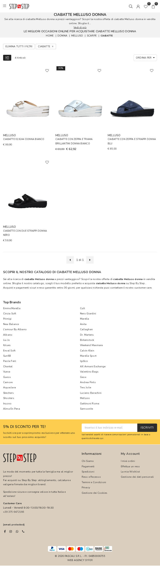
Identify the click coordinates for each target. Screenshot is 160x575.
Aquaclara (9, 387)
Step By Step (137, 283)
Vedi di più (80, 27)
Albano (7, 334)
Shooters (8, 398)
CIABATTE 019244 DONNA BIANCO (23, 139)
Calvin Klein (87, 350)
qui (102, 438)
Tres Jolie (85, 387)
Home (50, 35)
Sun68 (7, 356)
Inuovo (7, 403)
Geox (83, 377)
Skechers (8, 393)
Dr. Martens (87, 334)
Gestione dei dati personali (137, 477)
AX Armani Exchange (92, 366)
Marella (84, 318)
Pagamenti (88, 466)
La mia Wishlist (130, 471)
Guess (7, 377)
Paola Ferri (9, 361)
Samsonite (86, 408)
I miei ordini (128, 461)
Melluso (85, 398)
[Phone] (23, 531)
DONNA (62, 35)
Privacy (86, 487)
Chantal (8, 366)
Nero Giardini (88, 313)
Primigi (7, 318)
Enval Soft (9, 350)
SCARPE (92, 35)
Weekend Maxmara (91, 345)
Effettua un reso (130, 466)
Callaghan (86, 329)
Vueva (6, 371)
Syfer (89, 560)
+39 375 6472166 (13, 512)
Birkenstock (87, 340)
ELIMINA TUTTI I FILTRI (18, 46)
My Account (130, 453)
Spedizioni (88, 471)
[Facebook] (5, 531)
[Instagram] (10, 531)
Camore (7, 382)
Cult (82, 308)
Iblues (7, 345)
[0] (146, 6)
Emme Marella (11, 308)
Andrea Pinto (88, 382)
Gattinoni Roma (89, 403)
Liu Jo (6, 340)
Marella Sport (88, 356)
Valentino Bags (89, 371)
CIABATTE (107, 35)
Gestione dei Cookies (95, 493)
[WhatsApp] (17, 531)
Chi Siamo (88, 461)
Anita (83, 324)
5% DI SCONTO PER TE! (24, 427)
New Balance (11, 324)
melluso (77, 35)
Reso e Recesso (91, 477)
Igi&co (84, 361)
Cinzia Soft (9, 313)
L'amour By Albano (15, 329)
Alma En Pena (11, 408)
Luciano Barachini (90, 393)
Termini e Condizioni (94, 482)
